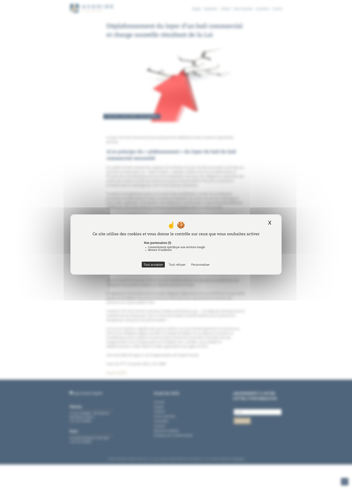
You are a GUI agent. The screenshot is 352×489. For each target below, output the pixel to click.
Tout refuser (177, 264)
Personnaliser (200, 264)
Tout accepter (153, 264)
